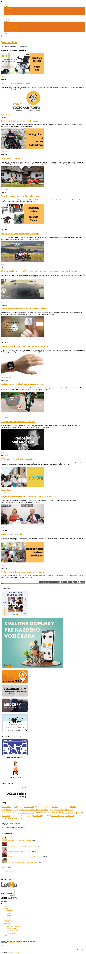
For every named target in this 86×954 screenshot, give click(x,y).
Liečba (30, 810)
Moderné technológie (42, 809)
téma (43, 816)
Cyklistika (42, 807)
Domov (6, 4)
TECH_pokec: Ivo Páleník (12, 158)
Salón (12, 816)
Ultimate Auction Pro (14, 952)
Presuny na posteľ (12, 28)
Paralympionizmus (10, 813)
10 (63, 582)
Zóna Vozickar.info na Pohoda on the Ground (20, 121)
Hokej (68, 807)
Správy (6, 6)
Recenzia (65, 813)
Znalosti (3, 565)
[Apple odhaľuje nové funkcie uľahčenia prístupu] (22, 374)
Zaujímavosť (8, 818)
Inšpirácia (7, 809)
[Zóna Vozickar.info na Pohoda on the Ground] (22, 111)
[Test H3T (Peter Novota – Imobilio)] (22, 73)
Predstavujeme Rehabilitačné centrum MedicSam (22, 572)
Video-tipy (7, 21)
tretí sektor (37, 815)
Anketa (12, 807)
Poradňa (6, 19)
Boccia (22, 807)
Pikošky (32, 813)
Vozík (53, 815)
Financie (55, 807)
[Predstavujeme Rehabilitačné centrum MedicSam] (22, 562)
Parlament (26, 813)
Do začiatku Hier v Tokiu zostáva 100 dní (18, 421)
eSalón (50, 807)
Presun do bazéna (12, 31)
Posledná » (82, 582)
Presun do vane (11, 30)
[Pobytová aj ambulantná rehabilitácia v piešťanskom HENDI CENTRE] (22, 487)
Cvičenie (9, 23)
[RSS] (15, 871)
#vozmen (6, 33)
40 (73, 582)
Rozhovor (6, 815)
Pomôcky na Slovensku (45, 812)
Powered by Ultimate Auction (78, 949)
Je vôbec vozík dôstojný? (12, 534)
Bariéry (19, 807)
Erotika (46, 807)
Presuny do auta (12, 26)
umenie (48, 816)
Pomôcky (10, 8)
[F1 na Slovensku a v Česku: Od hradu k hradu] (22, 186)
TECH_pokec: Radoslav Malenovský (16, 459)
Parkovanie (20, 813)
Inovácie (73, 806)
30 (71, 582)
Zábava (9, 9)
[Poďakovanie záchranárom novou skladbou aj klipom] (22, 299)
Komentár (15, 810)
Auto (2, 189)
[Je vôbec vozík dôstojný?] (22, 524)
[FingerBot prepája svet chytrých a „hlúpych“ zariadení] (22, 336)
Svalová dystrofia (19, 816)
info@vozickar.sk (14, 943)
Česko (22, 818)
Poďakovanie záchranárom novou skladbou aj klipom (24, 308)
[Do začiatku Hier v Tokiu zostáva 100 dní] (22, 412)
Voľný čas (60, 815)
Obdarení (53, 810)
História (65, 807)
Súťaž (31, 816)
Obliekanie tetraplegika (14, 25)
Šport (9, 11)
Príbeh (9, 13)
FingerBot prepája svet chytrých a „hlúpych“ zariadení (24, 346)
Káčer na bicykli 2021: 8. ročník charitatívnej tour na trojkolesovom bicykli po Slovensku (39, 271)
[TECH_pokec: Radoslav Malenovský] (22, 449)
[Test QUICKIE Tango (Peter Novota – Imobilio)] (22, 224)
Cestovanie (29, 806)
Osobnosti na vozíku (64, 809)
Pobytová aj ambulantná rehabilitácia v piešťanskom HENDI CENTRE (30, 496)
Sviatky (27, 816)
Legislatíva (23, 809)
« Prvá (47, 582)
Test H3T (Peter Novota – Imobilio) (16, 83)
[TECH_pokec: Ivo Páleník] (22, 148)
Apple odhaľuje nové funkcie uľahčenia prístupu (22, 384)
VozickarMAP (8, 18)
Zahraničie (69, 815)
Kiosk (5, 16)
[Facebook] (9, 871)
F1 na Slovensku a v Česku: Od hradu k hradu (20, 196)
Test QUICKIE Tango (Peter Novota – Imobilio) (20, 233)
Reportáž (78, 812)
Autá (8, 14)
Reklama (70, 813)
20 (68, 582)
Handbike (61, 807)
